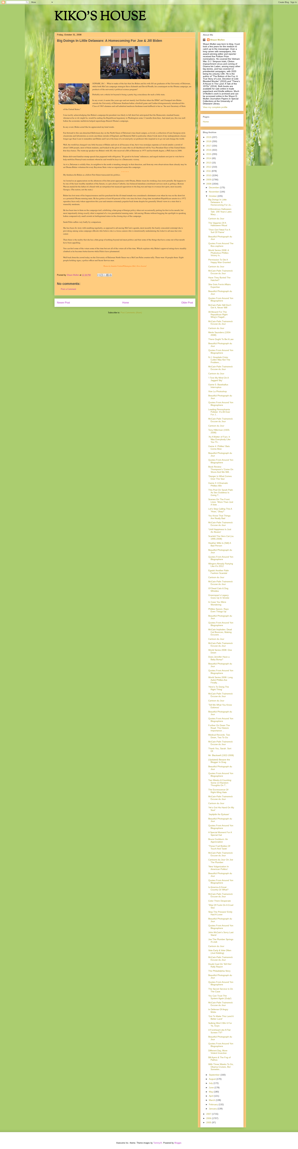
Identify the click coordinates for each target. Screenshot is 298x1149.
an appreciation (80, 180)
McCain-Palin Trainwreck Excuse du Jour (220, 272)
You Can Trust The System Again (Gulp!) (219, 997)
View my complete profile (215, 107)
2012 (209, 167)
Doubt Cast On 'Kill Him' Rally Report (220, 965)
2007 (209, 1114)
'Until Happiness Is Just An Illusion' (219, 530)
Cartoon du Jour (216, 218)
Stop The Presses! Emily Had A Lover (220, 913)
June (211, 1087)
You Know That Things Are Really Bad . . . (219, 517)
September (214, 1075)
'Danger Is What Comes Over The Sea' (220, 477)
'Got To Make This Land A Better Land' (220, 1017)
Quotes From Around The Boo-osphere (220, 244)
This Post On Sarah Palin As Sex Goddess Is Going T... (220, 492)
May (211, 1091)
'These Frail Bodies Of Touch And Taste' (219, 847)
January (213, 1108)
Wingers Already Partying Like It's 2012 (220, 565)
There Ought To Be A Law (220, 339)
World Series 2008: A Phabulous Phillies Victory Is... (218, 253)
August (212, 1079)
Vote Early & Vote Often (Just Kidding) (219, 951)
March (212, 1100)
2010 (209, 175)
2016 (209, 150)
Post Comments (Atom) (131, 312)
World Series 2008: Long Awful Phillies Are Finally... (220, 680)
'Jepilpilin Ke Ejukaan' (218, 814)
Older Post (187, 302)
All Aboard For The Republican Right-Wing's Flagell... (218, 314)
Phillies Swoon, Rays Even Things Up (218, 610)
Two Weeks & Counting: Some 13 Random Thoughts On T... (220, 783)
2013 (209, 162)
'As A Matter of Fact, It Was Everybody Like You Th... (219, 439)
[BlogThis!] (101, 275)
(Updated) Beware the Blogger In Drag (219, 761)
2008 (209, 183)
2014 (209, 158)
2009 (209, 179)
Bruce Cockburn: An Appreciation (218, 840)
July (211, 1083)
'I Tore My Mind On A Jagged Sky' (218, 379)
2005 (209, 1122)
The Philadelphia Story (219, 971)
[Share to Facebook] (107, 275)
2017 (209, 145)
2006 (209, 1118)
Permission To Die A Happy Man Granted (219, 261)
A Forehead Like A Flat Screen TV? (219, 1031)
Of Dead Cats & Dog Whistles (218, 589)
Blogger (177, 1143)
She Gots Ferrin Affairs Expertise (219, 285)
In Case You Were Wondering (217, 603)
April (211, 1096)
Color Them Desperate (219, 901)
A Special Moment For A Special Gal (220, 833)
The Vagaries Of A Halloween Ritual (217, 224)
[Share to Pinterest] (110, 275)
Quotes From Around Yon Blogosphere (220, 299)
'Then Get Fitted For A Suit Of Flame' (219, 231)
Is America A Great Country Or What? (218, 888)
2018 (209, 141)
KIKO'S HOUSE (100, 17)
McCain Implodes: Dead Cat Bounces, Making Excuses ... (220, 632)
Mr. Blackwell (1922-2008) (221, 755)
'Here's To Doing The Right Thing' (218, 688)
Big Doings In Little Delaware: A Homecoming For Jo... (220, 202)
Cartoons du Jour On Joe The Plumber (220, 861)
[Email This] (98, 275)
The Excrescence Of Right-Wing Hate (218, 790)
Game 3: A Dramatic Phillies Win (218, 484)
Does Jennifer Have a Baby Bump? (219, 658)
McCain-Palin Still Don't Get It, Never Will (219, 306)
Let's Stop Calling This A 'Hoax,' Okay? (220, 510)
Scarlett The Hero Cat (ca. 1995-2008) (221, 537)
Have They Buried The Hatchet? (219, 278)
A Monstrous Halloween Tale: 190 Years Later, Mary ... (220, 212)
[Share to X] (104, 275)
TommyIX (157, 1143)
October (213, 196)
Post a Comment (68, 289)
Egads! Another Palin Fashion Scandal (218, 571)
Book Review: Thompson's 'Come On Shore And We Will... (220, 469)
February (214, 1104)
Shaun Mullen (217, 40)
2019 (209, 137)
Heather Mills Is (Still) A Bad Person (219, 544)
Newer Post (63, 302)
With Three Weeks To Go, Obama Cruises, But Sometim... (221, 1067)
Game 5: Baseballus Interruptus (218, 385)
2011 (209, 171)
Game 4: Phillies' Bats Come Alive (219, 447)
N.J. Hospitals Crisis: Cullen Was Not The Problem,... (219, 360)
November (214, 191)
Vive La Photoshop (217, 391)
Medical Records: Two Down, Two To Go (219, 736)
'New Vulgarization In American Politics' (218, 867)
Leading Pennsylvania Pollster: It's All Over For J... (219, 412)
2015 (209, 154)
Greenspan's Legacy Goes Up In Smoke (218, 596)
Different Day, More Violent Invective (217, 1051)
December (214, 187)
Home (125, 302)
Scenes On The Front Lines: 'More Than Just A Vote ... (220, 502)
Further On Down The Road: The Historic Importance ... (219, 728)
